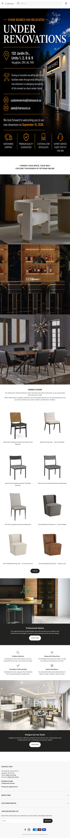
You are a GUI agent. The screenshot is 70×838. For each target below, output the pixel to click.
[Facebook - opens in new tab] (25, 829)
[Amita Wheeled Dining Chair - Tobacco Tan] (52, 544)
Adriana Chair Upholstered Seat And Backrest (52, 483)
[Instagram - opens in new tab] (29, 829)
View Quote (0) (69, 266)
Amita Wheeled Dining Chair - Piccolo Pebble (52, 524)
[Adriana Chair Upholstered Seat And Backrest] (52, 464)
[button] (39, 3)
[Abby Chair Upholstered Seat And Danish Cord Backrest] (17, 423)
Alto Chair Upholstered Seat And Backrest (18, 524)
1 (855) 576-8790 (13, 777)
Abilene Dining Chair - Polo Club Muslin (52, 442)
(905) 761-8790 (11, 775)
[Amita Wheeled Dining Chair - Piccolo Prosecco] (17, 544)
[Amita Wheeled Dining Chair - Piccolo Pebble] (52, 505)
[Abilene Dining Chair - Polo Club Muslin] (52, 423)
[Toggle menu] (2, 3)
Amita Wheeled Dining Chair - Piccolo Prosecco (18, 563)
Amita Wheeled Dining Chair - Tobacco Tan (52, 563)
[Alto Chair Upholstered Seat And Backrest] (17, 505)
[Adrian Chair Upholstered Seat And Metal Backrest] (17, 464)
